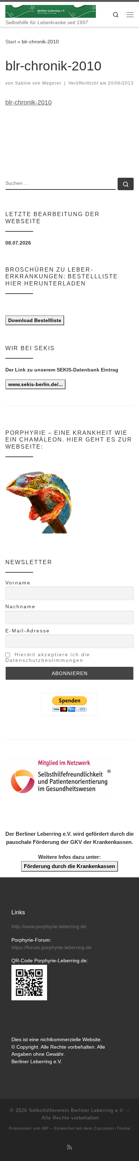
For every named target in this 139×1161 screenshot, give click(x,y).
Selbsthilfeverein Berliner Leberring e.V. (77, 1110)
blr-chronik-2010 (28, 102)
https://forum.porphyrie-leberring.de (51, 947)
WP (45, 1128)
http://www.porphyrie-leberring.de (48, 926)
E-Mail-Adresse (27, 630)
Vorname (18, 582)
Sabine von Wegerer (38, 83)
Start (10, 41)
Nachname (20, 606)
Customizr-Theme (112, 1128)
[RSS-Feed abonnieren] (69, 1147)
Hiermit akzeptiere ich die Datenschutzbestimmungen (47, 657)
